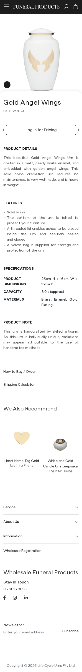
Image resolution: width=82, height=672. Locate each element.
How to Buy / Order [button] (19, 371)
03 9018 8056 (15, 589)
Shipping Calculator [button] (19, 384)
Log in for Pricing (41, 130)
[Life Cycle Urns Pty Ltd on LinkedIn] (26, 598)
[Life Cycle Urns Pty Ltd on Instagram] (15, 598)
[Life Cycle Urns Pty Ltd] (36, 6)
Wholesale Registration (22, 551)
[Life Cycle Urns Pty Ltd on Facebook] (4, 598)
